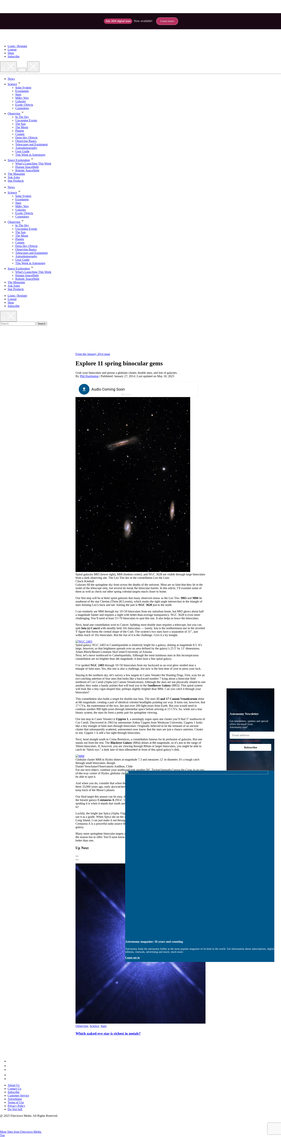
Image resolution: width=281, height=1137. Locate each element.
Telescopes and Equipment (31, 144)
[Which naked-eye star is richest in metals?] (149, 1022)
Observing (14, 113)
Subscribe (13, 56)
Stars (18, 94)
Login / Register (17, 46)
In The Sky (22, 117)
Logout (12, 49)
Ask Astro (14, 177)
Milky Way (22, 97)
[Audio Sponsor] (165, 389)
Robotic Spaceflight (27, 170)
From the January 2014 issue (93, 354)
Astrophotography (26, 147)
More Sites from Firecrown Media (21, 1131)
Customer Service (18, 1095)
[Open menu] (22, 70)
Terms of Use (16, 1102)
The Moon (21, 127)
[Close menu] (33, 66)
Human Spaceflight (27, 167)
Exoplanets (22, 91)
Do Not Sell (15, 1109)
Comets (19, 134)
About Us (13, 1085)
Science (12, 84)
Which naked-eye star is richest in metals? (108, 1033)
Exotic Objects (24, 104)
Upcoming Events (26, 120)
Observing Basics (26, 141)
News (11, 78)
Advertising (15, 1099)
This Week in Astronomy (30, 154)
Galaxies (20, 101)
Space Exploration (19, 160)
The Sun (20, 123)
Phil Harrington (89, 376)
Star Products (16, 180)
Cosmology (22, 108)
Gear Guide (22, 151)
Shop (11, 53)
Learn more (167, 21)
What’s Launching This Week (33, 163)
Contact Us (14, 1088)
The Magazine (16, 173)
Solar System (23, 87)
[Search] (8, 66)
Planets (19, 130)
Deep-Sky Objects (26, 137)
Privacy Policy (16, 1105)
